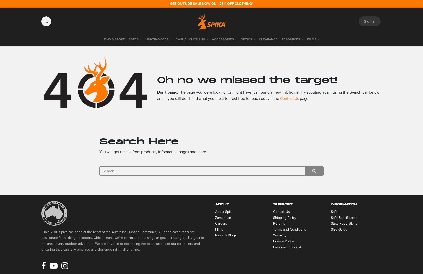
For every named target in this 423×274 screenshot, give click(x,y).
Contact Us (289, 98)
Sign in (369, 21)
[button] (46, 21)
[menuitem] (114, 39)
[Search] (314, 171)
